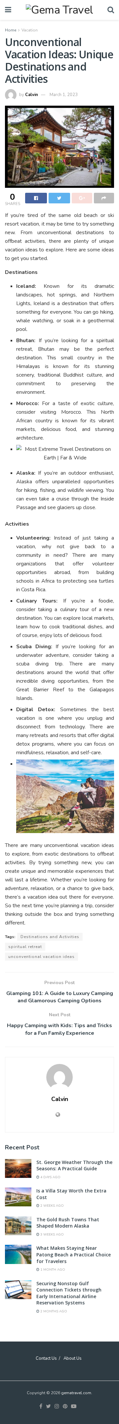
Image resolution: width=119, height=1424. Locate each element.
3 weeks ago (51, 1234)
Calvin (31, 95)
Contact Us (46, 1358)
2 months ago (53, 1311)
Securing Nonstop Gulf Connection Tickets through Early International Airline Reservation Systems (68, 1293)
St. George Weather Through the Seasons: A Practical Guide (74, 1165)
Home (10, 30)
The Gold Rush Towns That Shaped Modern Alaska (67, 1222)
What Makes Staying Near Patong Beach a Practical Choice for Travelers (73, 1254)
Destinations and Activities (49, 936)
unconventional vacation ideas (41, 956)
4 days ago (49, 1177)
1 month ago (52, 1269)
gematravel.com (76, 1393)
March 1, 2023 (64, 95)
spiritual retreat (25, 946)
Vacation (29, 30)
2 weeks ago (51, 1205)
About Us (72, 1358)
